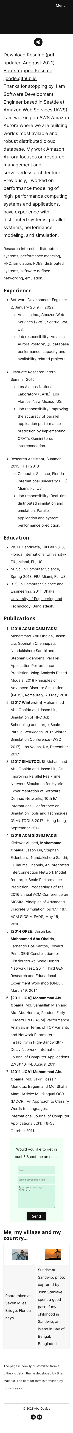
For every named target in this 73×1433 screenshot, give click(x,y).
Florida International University (37, 554)
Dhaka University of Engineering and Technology (36, 598)
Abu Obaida (42, 1408)
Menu (61, 5)
